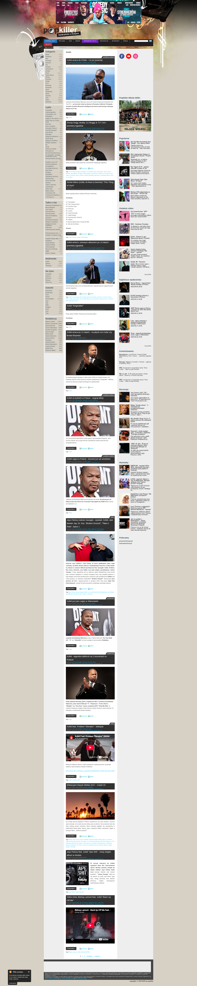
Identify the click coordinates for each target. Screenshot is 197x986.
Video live (49, 282)
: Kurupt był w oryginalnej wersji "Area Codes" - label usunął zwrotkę (133, 368)
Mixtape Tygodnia (51, 142)
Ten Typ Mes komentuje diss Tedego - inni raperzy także (141, 142)
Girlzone (48, 63)
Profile (48, 81)
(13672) (60, 321)
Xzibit (70, 117)
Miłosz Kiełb (49, 334)
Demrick (68, 173)
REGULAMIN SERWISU (51, 978)
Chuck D (105, 297)
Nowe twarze (50, 75)
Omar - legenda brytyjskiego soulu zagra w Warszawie (141, 334)
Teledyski (48, 265)
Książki (48, 71)
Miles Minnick (87, 299)
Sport (47, 89)
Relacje (48, 280)
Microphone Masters (52, 220)
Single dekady (50, 243)
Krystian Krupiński (51, 330)
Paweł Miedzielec (51, 336)
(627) (60, 346)
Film (47, 58)
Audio (47, 261)
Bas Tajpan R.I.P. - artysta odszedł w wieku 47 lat (140, 167)
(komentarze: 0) (95, 63)
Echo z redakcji (50, 126)
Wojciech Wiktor (51, 350)
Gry (47, 65)
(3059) (60, 325)
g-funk (81, 839)
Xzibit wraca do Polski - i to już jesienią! (85, 60)
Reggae (48, 307)
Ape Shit (81, 892)
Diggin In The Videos (52, 118)
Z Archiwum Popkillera (52, 195)
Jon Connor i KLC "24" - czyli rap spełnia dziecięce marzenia (140, 394)
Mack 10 (104, 839)
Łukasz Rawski (50, 346)
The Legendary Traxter (72, 300)
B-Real (109, 171)
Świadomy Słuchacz (52, 176)
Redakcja (49, 340)
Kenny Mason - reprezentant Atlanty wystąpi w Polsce (140, 283)
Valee (70, 299)
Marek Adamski (50, 325)
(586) (60, 350)
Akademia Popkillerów (53, 205)
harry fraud (76, 299)
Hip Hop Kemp (50, 213)
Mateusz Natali (50, 321)
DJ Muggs (83, 171)
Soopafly (99, 843)
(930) (60, 340)
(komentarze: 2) (99, 530)
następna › (90, 956)
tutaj (75, 504)
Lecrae (81, 299)
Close (29, 972)
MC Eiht (103, 841)
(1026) (60, 338)
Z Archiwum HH (50, 193)
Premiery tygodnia (51, 164)
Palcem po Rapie (51, 149)
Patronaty (123, 47)
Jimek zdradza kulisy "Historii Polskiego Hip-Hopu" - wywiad (139, 250)
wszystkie (148, 274)
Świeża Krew (50, 178)
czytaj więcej (12, 983)
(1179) (60, 336)
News (47, 73)
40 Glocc (80, 594)
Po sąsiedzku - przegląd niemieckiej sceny (53, 155)
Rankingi (48, 85)
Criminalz (90, 594)
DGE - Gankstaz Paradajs (139, 224)
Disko (74, 846)
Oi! (46, 145)
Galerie (48, 263)
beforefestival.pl (125, 543)
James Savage (80, 592)
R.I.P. (47, 83)
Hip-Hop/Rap (50, 299)
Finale (77, 175)
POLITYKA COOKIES (81, 978)
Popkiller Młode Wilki (52, 238)
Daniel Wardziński (51, 328)
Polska (48, 77)
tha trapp (83, 841)
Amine (88, 297)
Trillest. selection (51, 185)
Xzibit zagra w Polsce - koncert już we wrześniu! (88, 459)
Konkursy (48, 218)
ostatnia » (98, 956)
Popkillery (49, 241)
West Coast (76, 839)
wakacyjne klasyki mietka (95, 839)
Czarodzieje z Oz (51, 114)
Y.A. (88, 841)
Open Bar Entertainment (101, 592)
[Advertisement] (136, 78)
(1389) (60, 334)
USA (70, 41)
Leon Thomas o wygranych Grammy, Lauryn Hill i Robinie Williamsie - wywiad (141, 508)
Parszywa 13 (50, 151)
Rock (47, 309)
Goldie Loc (109, 841)
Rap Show (49, 170)
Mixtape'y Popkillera (52, 222)
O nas (115, 47)
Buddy (78, 171)
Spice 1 (85, 594)
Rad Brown (95, 173)
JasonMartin (74, 173)
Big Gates (96, 175)
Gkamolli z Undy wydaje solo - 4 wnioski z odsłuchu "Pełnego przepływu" (140, 432)
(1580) (60, 332)
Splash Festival (50, 245)
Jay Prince (99, 297)
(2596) (60, 327)
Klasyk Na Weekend (52, 136)
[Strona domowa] (62, 32)
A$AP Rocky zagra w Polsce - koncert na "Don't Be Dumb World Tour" (141, 309)
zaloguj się (62, 47)
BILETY (48, 44)
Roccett (96, 845)
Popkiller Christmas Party (53, 235)
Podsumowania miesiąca (53, 158)
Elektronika (49, 292)
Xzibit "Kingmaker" (75, 306)
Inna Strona (49, 132)
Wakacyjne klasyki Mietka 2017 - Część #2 (86, 785)
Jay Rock (85, 845)
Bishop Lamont (73, 952)
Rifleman (70, 594)
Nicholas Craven (103, 299)
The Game (79, 845)
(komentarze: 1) (100, 129)
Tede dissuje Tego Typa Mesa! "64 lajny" (139, 180)
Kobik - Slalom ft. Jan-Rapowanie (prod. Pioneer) (140, 237)
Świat (47, 93)
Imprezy (48, 276)
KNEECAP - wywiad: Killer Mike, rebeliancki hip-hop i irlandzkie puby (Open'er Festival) (140, 468)
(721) (60, 344)
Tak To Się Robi (50, 180)
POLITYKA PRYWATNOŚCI (66, 978)
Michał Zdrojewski (51, 344)
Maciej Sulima (50, 338)
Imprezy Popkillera (51, 216)
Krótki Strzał (49, 138)
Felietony (48, 56)
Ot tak (47, 147)
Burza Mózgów (50, 207)
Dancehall (49, 290)
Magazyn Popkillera (52, 140)
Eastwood (73, 845)
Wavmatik (90, 175)
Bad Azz (101, 845)
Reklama (141, 47)
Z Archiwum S (50, 197)
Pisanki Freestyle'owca (53, 153)
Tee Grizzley (83, 297)
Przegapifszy (50, 166)
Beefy (47, 54)
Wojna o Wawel (50, 253)
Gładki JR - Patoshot (138, 262)
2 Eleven (111, 299)
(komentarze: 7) (100, 249)
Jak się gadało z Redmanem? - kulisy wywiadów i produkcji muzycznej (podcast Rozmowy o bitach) (138, 522)
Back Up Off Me (85, 952)
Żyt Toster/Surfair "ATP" (139, 211)
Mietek (70, 839)
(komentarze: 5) (95, 462)
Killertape (49, 134)
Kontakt (132, 47)
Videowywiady (50, 247)
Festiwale (49, 274)
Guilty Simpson (87, 173)
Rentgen (48, 172)
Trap (47, 313)
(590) (60, 348)
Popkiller (86, 839)
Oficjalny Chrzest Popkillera (51, 224)
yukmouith (91, 845)
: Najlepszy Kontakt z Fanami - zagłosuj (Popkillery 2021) (135, 362)
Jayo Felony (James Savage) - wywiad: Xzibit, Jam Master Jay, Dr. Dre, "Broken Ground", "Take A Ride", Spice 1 (90, 523)
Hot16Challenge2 (51, 130)
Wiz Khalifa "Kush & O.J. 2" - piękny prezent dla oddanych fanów (141, 420)
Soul (47, 311)
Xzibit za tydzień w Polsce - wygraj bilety (85, 398)
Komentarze (49, 69)
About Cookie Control (10, 972)
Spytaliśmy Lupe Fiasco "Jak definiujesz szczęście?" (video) (141, 495)
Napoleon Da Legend (104, 173)
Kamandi (72, 175)
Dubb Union (75, 843)
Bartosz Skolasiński (52, 323)
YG (71, 846)
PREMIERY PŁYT (90, 41)
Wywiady (48, 102)
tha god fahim (95, 299)
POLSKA (62, 41)
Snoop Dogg (72, 171)
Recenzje (49, 87)
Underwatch (49, 187)
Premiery (48, 79)
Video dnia (49, 189)
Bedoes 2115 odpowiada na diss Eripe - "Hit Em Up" (140, 192)
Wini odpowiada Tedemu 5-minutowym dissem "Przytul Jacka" (141, 155)
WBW (47, 251)
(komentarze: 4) (98, 730)
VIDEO (125, 41)
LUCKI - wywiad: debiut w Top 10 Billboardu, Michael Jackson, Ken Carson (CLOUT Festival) (140, 481)
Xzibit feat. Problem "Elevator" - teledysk (85, 726)
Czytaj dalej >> (71, 114)
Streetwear (49, 91)
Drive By (48, 124)
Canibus (70, 177)
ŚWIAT (77, 41)
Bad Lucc (89, 843)
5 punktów (49, 110)
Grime (47, 297)
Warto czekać (50, 191)
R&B (47, 305)
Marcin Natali (50, 332)
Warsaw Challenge (51, 249)
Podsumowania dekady (53, 229)
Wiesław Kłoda (50, 342)
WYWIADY (115, 41)
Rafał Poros (49, 348)
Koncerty (48, 278)
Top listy (48, 95)
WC (74, 841)
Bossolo (68, 845)
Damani (94, 843)
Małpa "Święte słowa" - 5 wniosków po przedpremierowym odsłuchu (139, 407)
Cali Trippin (49, 209)
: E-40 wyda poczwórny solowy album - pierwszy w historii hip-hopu (133, 374)
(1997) (60, 329)
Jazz (47, 301)
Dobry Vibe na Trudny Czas (52, 121)
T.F (87, 171)
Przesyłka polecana (52, 168)
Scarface (110, 839)
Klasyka (48, 67)
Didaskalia (49, 116)
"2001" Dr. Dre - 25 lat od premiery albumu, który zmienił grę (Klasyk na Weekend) (139, 446)
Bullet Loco (87, 592)
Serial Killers (100, 171)
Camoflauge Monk (105, 175)
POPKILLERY (50, 41)
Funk (47, 295)
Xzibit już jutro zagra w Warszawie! (82, 601)
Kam (99, 841)
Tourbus (48, 182)
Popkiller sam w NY (52, 162)
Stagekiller (49, 174)
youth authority (93, 841)
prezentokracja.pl (126, 541)
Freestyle (48, 61)
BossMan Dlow (92, 171)
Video (47, 100)
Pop (47, 303)
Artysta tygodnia (51, 112)
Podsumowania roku (52, 233)
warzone (78, 841)
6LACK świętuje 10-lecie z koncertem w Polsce (140, 296)
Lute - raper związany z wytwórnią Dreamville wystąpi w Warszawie (139, 322)
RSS (148, 47)
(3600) (60, 323)
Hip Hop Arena (50, 211)
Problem (74, 780)
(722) (60, 342)
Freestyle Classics (51, 128)
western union (82, 843)
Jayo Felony (72, 592)
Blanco (106, 845)
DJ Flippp (80, 173)
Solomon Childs (84, 175)
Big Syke (109, 843)
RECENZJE (104, 41)
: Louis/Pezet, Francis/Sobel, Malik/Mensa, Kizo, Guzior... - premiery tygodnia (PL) (135, 356)
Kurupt (75, 594)
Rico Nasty (93, 297)
